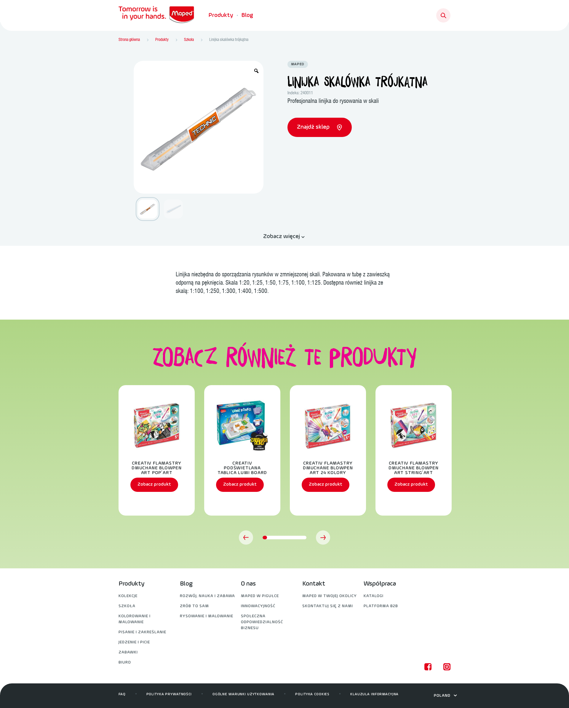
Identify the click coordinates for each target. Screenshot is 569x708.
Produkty (221, 15)
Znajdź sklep (314, 127)
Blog (247, 15)
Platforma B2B (381, 606)
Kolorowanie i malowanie (135, 619)
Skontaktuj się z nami (327, 606)
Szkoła (127, 606)
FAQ (122, 694)
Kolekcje (128, 596)
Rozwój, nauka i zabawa (207, 596)
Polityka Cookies (312, 694)
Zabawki (128, 652)
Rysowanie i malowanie (206, 616)
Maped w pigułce (260, 596)
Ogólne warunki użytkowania (243, 694)
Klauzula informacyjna (374, 694)
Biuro (125, 662)
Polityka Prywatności (169, 694)
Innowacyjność (258, 606)
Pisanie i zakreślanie (142, 632)
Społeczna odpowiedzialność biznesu (262, 622)
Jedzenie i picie (134, 642)
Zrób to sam (194, 606)
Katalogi (373, 596)
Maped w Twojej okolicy (329, 596)
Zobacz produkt (154, 484)
